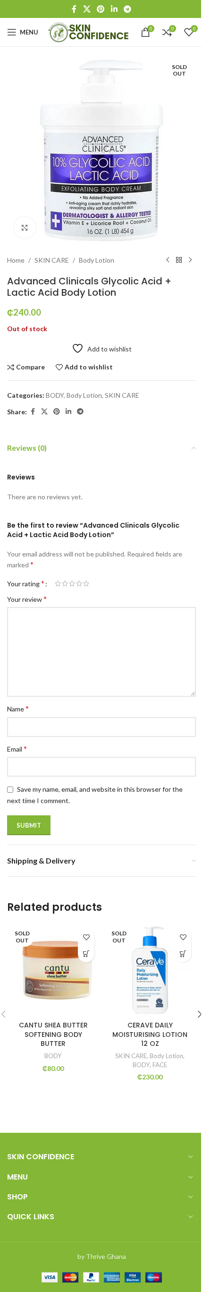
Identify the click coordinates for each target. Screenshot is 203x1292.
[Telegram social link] (127, 9)
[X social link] (86, 9)
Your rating (25, 583)
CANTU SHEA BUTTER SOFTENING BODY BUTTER (53, 1034)
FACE (159, 1065)
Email (17, 748)
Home (16, 260)
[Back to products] (179, 260)
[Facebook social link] (74, 9)
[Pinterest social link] (101, 9)
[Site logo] (89, 31)
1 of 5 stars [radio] (57, 583)
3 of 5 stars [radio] (72, 583)
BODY (55, 395)
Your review (27, 598)
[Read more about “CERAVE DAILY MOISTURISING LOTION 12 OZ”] (183, 954)
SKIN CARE (51, 260)
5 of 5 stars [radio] (86, 583)
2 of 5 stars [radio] (64, 583)
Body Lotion (96, 260)
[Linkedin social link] (114, 9)
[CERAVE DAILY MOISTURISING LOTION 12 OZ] (150, 970)
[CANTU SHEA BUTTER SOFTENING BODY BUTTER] (53, 970)
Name (18, 708)
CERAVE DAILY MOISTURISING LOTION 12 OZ (149, 1034)
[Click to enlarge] (24, 227)
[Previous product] (167, 260)
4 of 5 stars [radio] (79, 583)
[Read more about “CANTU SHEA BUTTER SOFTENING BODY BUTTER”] (86, 954)
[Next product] (190, 260)
